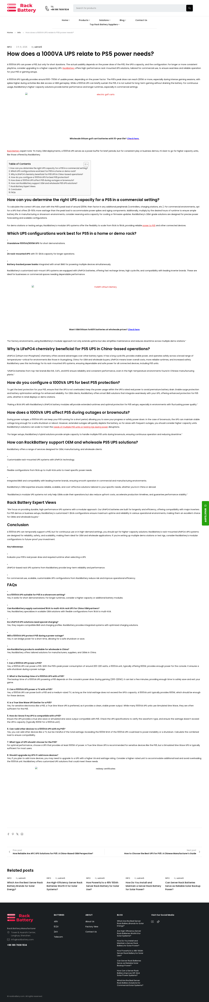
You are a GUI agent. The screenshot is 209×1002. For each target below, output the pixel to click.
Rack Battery (13, 151)
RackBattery (69, 68)
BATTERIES (59, 915)
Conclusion (16, 189)
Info (19, 32)
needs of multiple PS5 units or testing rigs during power (80, 427)
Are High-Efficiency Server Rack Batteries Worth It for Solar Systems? (64, 886)
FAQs (13, 192)
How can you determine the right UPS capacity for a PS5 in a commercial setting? (49, 168)
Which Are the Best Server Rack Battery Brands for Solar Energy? (25, 886)
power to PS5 (149, 225)
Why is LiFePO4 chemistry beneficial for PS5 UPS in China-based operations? (47, 174)
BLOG (120, 915)
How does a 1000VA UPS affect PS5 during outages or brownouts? (42, 180)
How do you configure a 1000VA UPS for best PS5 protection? (40, 177)
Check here (134, 329)
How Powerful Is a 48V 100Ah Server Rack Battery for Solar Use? (102, 886)
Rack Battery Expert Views (23, 186)
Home (10, 32)
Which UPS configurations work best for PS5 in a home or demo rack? (43, 171)
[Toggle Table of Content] (84, 164)
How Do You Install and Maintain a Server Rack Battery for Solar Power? (143, 886)
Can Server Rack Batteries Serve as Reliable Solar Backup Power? (182, 886)
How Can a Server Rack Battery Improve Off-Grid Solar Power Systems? (128, 973)
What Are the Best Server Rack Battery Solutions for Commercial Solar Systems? (130, 983)
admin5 (38, 47)
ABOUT (89, 915)
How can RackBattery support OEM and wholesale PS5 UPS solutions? (44, 183)
